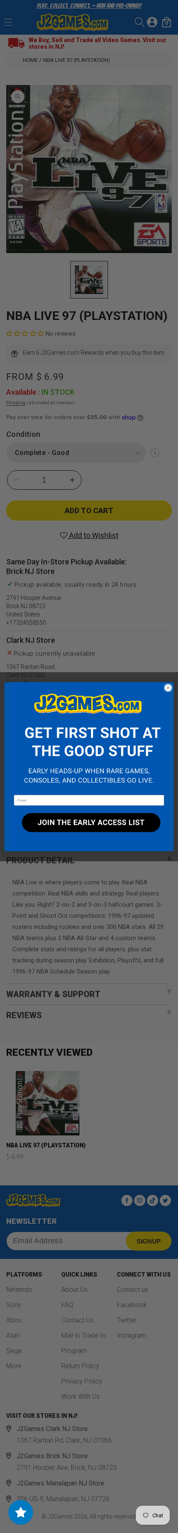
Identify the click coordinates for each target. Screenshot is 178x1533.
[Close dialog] (168, 687)
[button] (89, 738)
